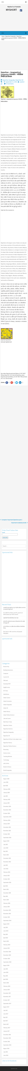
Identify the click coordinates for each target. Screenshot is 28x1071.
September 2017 (7, 1003)
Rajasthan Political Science (9, 746)
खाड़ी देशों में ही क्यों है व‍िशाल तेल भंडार (10, 618)
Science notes (6, 753)
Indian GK (5, 708)
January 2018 (6, 989)
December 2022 (7, 858)
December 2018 (7, 951)
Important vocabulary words (18, 522)
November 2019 (7, 913)
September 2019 (7, 920)
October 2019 (6, 917)
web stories (6, 763)
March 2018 (6, 983)
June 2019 (5, 931)
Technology (6, 760)
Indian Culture (6, 697)
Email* (3, 532)
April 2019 (5, 938)
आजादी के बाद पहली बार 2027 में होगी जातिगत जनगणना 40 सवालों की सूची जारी (14, 608)
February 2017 (6, 1027)
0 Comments (10, 84)
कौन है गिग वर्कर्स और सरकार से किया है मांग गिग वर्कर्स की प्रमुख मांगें (14, 622)
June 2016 (5, 1055)
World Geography (7, 770)
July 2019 (5, 927)
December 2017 (7, 993)
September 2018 (7, 962)
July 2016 (5, 1052)
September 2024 (7, 816)
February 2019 (6, 944)
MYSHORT (11, 9)
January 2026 (6, 792)
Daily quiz (5, 680)
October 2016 (6, 1041)
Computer (5, 673)
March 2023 (6, 855)
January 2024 (6, 823)
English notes (6, 687)
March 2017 (6, 1024)
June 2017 (5, 1014)
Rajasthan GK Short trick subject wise (12, 739)
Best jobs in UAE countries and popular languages (12, 632)
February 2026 (6, 789)
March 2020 (6, 899)
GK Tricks (5, 690)
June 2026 (5, 782)
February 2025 (6, 799)
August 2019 (6, 924)
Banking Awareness (8, 670)
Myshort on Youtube (14, 7)
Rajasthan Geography (10, 36)
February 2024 (6, 820)
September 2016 (7, 1045)
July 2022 (5, 865)
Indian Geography (7, 704)
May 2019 (5, 934)
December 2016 (7, 1034)
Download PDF (7, 684)
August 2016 (6, 1048)
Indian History (6, 711)
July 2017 (5, 1010)
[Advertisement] (18, 21)
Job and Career (7, 718)
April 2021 (5, 886)
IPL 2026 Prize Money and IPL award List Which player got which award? (13, 613)
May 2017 (5, 1017)
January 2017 (6, 1031)
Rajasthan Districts (8, 729)
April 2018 (5, 979)
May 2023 (5, 851)
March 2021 (6, 889)
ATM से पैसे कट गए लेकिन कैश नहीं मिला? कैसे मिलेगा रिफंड (14, 627)
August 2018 (6, 965)
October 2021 (6, 879)
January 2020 (6, 906)
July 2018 (5, 969)
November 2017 (7, 996)
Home (3, 36)
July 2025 (5, 796)
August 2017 (6, 1007)
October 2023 (6, 834)
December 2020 (7, 893)
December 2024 (7, 806)
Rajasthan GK (19, 80)
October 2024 (6, 813)
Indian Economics (7, 701)
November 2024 (7, 810)
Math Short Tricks (7, 722)
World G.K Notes (7, 767)
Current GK (6, 677)
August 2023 (6, 841)
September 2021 (7, 882)
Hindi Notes (6, 694)
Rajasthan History (7, 742)
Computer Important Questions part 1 (12, 519)
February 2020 (6, 903)
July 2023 (5, 844)
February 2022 (6, 872)
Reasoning (5, 749)
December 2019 (7, 910)
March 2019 (6, 941)
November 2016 (7, 1038)
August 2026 (6, 779)
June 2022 (5, 868)
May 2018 (5, 976)
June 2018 (5, 972)
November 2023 (7, 830)
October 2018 (6, 958)
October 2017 (6, 1000)
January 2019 (6, 948)
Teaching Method (7, 756)
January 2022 (6, 875)
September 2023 (7, 837)
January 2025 (6, 803)
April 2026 (5, 785)
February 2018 (6, 986)
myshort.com (14, 1068)
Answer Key (6, 666)
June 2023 (5, 848)
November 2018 (7, 955)
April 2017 (5, 1020)
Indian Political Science (8, 715)
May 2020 (5, 896)
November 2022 (7, 861)
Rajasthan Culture (7, 725)
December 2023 (7, 827)
